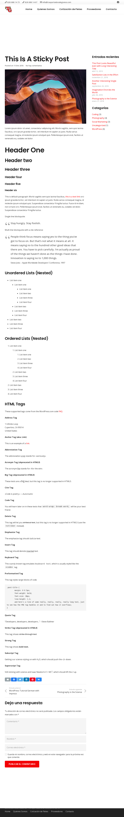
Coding (95, 114)
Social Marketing (99, 121)
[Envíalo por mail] (8, 679)
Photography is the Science (104, 98)
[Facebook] (118, 2)
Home (7, 811)
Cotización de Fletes (39, 811)
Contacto (70, 811)
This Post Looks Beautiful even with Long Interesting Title (104, 66)
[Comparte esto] (14, 679)
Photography (98, 118)
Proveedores (57, 811)
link (27, 443)
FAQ (60, 411)
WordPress (97, 129)
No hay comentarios (34, 65)
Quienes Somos (20, 811)
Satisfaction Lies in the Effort (105, 74)
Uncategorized (98, 125)
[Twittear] (20, 679)
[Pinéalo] (32, 679)
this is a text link (72, 196)
